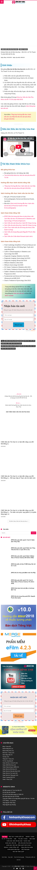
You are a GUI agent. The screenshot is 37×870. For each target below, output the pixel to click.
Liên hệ (18, 859)
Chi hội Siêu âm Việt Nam (9, 792)
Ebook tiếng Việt (7, 750)
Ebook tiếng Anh (7, 748)
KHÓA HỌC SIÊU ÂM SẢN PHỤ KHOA (11, 343)
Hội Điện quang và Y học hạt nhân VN (12, 790)
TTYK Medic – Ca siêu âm (9, 800)
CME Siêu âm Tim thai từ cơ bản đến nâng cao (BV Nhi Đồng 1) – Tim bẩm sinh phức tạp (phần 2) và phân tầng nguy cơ (18, 512)
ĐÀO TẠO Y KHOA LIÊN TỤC (16, 836)
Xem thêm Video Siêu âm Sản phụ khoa (18, 412)
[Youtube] (17, 868)
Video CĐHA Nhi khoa (8, 765)
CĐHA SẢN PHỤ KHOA (11, 341)
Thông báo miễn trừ (30, 857)
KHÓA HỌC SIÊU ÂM (29, 341)
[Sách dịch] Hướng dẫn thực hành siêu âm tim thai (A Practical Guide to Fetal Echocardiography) (19, 206)
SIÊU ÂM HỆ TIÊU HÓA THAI (27, 346)
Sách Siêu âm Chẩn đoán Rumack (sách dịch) (18, 236)
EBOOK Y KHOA (30, 836)
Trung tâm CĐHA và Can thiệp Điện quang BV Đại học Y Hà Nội (18, 798)
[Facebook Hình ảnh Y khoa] (18, 815)
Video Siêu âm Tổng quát (9, 775)
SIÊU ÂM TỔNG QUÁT (18, 851)
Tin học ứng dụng (7, 761)
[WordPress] (23, 868)
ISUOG (20, 341)
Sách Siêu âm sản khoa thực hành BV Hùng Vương (20, 223)
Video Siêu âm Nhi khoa (9, 769)
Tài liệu (4, 756)
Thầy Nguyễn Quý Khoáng (9, 804)
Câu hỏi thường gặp (19, 857)
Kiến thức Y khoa (7, 752)
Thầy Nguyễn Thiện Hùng (9, 802)
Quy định (10, 857)
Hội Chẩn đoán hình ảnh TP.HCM (11, 796)
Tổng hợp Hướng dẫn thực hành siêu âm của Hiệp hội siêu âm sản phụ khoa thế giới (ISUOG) (17, 117)
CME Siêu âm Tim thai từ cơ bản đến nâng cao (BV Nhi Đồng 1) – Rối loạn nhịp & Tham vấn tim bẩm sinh (18, 477)
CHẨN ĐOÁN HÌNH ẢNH (13, 849)
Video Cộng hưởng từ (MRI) (10, 767)
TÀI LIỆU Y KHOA (22, 838)
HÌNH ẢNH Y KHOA (19, 866)
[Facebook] (13, 868)
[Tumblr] (20, 868)
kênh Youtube (9, 295)
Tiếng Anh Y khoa (7, 758)
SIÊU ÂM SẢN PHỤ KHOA (8, 348)
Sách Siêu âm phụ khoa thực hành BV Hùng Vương (20, 225)
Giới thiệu (4, 857)
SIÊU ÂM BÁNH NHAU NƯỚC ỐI (9, 346)
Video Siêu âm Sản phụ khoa (10, 49)
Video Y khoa (23, 49)
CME (15, 838)
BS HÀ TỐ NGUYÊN (7, 838)
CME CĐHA (32, 838)
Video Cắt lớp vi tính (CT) (9, 763)
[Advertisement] (18, 25)
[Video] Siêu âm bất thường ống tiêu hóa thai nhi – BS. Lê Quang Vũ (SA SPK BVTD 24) (18, 396)
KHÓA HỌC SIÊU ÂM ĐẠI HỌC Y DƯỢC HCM (18, 841)
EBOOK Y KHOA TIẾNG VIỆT (11, 847)
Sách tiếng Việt (6, 754)
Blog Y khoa (6, 746)
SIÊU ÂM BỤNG (25, 849)
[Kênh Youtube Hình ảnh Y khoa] (18, 823)
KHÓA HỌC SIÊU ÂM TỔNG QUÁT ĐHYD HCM (18, 845)
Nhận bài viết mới (18, 293)
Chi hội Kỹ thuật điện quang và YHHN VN (13, 794)
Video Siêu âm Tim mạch (9, 773)
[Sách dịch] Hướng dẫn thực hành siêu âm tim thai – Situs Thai (18, 404)
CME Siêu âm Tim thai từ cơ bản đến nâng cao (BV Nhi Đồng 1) (17, 443)
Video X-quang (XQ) (8, 777)
